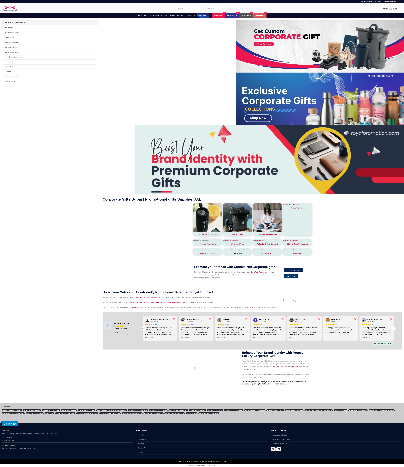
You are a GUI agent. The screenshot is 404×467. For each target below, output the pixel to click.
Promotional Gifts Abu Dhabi (110, 413)
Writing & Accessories (207, 253)
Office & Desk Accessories (297, 244)
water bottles (192, 413)
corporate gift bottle (86, 410)
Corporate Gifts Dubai (197, 410)
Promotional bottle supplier (87, 413)
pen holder (49, 413)
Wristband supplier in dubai (208, 413)
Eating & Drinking (297, 208)
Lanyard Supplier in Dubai (358, 410)
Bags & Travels (237, 234)
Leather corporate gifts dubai (13, 413)
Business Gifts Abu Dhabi (51, 410)
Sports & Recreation (207, 244)
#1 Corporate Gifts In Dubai (11, 410)
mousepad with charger (34, 413)
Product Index (203, 15)
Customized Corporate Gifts (255, 410)
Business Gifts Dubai (69, 410)
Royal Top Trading (257, 272)
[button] (143, 328)
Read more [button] (149, 337)
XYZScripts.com (211, 465)
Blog (165, 15)
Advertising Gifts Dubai (32, 410)
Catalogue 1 (219, 14)
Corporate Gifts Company (178, 410)
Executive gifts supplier (294, 410)
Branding (141, 443)
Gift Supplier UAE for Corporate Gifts (318, 410)
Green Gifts (157, 15)
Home (140, 15)
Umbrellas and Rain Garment (14, 57)
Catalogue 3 (246, 14)
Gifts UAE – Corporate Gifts (281, 439)
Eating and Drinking (11, 47)
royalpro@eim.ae (390, 1)
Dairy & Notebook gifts (275, 410)
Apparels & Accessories (267, 234)
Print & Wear (9, 72)
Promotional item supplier (153, 413)
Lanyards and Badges (280, 435)
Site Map (141, 452)
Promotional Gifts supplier (132, 413)
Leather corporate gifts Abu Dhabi (381, 410)
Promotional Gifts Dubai (280, 443)
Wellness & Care (237, 244)
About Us (147, 15)
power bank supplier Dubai (65, 413)
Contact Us (191, 15)
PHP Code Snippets (194, 465)
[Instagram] (273, 449)
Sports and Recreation (12, 52)
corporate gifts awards (158, 410)
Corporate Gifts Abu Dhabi (138, 410)
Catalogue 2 (233, 14)
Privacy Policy (142, 439)
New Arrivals (297, 253)
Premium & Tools (267, 253)
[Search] (221, 8)
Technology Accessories (207, 234)
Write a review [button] (120, 333)
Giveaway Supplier (340, 410)
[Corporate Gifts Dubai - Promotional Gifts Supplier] (10, 8)
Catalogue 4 (260, 14)
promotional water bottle (174, 413)
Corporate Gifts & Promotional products (111, 410)
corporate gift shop (215, 410)
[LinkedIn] (278, 449)
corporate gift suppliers (233, 410)
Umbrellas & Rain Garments (267, 244)
